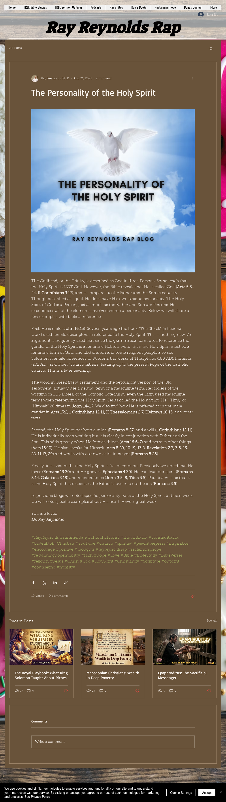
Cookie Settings (181, 792)
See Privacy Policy (37, 796)
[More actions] (192, 78)
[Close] (220, 792)
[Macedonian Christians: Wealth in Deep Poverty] (113, 647)
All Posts (15, 48)
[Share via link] (66, 582)
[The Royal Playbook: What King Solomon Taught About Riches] (41, 647)
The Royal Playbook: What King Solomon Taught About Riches (41, 675)
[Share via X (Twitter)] (44, 582)
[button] (211, 48)
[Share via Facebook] (33, 582)
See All (212, 620)
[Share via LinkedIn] (55, 582)
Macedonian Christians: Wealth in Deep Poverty (113, 675)
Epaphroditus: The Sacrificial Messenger (182, 675)
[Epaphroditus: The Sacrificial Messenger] (185, 647)
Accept (207, 792)
